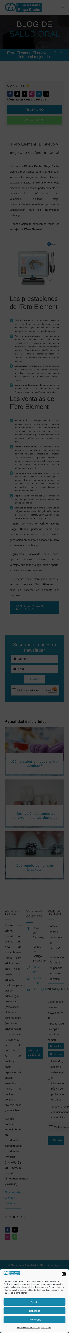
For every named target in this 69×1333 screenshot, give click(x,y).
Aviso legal (46, 1328)
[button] (63, 1274)
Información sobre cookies (28, 1328)
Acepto (34, 1302)
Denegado (34, 1310)
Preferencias (34, 1319)
